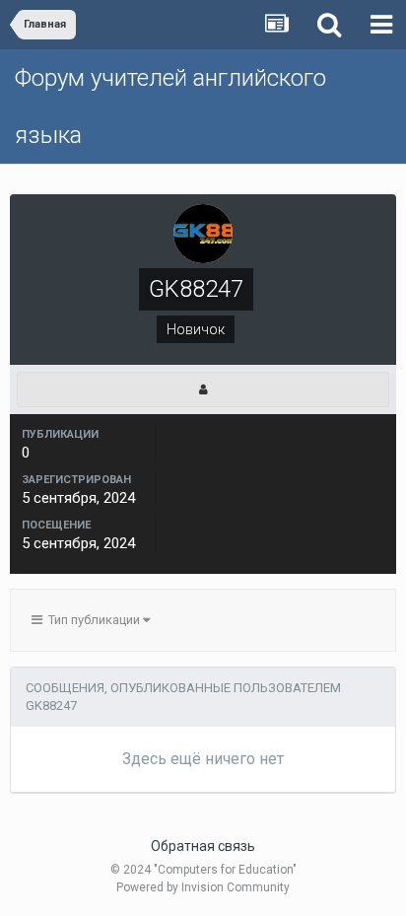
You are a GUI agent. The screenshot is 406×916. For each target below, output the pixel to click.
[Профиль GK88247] (203, 389)
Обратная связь (203, 846)
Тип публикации (92, 619)
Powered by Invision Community (203, 887)
